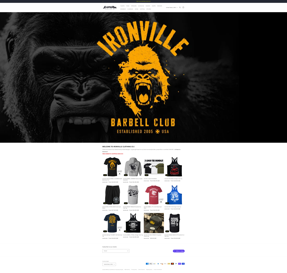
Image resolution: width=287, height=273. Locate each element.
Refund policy (127, 269)
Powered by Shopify (119, 269)
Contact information (158, 269)
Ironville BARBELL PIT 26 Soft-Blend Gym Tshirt (153, 207)
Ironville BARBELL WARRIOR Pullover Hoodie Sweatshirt (132, 179)
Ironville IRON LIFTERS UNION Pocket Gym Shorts (111, 207)
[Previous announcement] (103, 1)
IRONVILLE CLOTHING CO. (110, 269)
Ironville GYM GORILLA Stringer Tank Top (173, 178)
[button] (180, 7)
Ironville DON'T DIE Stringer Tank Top (173, 206)
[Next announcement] (184, 1)
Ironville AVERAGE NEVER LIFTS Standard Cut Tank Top (174, 235)
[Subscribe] (127, 251)
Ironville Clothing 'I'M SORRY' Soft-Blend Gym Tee (112, 235)
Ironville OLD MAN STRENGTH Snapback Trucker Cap (152, 235)
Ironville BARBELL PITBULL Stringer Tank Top (133, 235)
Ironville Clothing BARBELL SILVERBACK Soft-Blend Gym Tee (112, 179)
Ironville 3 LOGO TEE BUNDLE (150, 178)
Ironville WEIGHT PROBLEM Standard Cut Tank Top (132, 207)
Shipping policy (149, 269)
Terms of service (141, 269)
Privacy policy (134, 269)
